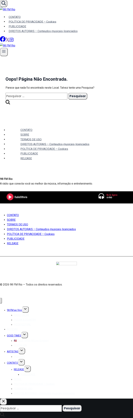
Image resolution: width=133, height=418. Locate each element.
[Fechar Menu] (1, 301)
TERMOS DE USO (31, 139)
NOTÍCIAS (12, 329)
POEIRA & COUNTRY (25, 319)
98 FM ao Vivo (14, 310)
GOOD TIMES (14, 335)
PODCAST (19, 356)
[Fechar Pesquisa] (3, 402)
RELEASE (26, 158)
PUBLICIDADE (17, 26)
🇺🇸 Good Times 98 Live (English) (31, 340)
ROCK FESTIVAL (22, 324)
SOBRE (24, 134)
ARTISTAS (12, 351)
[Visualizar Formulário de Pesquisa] (3, 3)
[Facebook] (3, 40)
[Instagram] (12, 40)
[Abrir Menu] (4, 52)
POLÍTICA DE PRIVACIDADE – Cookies (32, 21)
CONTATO (15, 17)
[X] (8, 40)
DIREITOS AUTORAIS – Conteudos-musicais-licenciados (43, 31)
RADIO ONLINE (21, 315)
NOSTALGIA (20, 345)
